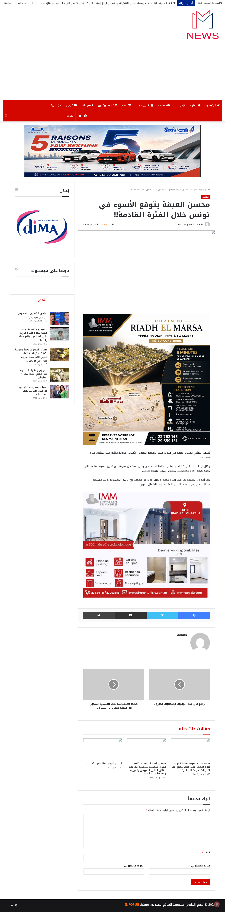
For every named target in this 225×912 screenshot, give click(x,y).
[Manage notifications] (217, 904)
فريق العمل (21, 3)
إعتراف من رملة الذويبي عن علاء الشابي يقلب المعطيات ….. (33, 391)
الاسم (206, 852)
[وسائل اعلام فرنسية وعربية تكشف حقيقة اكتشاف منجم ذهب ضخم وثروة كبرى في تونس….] (59, 354)
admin (199, 225)
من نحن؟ (56, 105)
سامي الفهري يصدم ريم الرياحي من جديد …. (32, 315)
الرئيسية (211, 105)
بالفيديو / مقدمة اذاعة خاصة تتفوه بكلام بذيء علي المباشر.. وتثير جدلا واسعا (33, 335)
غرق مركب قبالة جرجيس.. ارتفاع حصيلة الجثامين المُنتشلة (141, 3)
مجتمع (162, 105)
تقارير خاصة (143, 105)
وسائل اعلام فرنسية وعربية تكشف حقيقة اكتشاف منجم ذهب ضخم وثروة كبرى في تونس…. (31, 355)
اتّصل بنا (8, 3)
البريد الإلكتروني (199, 865)
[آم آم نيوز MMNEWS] (202, 26)
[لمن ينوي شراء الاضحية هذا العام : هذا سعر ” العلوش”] (59, 375)
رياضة (178, 105)
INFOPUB (132, 905)
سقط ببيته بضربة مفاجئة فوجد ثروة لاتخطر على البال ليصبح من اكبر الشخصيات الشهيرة (191, 767)
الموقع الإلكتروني (134, 865)
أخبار (195, 105)
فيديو (70, 105)
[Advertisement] (112, 73)
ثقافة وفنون (106, 105)
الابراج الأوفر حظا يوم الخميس (104, 763)
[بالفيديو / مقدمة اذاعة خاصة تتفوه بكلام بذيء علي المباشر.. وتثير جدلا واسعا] (59, 333)
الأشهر (42, 300)
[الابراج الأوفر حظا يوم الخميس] (102, 749)
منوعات (87, 105)
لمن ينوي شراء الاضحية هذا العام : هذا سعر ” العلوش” (33, 374)
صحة (125, 105)
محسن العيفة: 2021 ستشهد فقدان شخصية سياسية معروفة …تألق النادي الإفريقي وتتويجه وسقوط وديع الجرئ (147, 768)
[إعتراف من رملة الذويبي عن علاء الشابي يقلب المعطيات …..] (59, 391)
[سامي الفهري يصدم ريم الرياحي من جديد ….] (59, 318)
